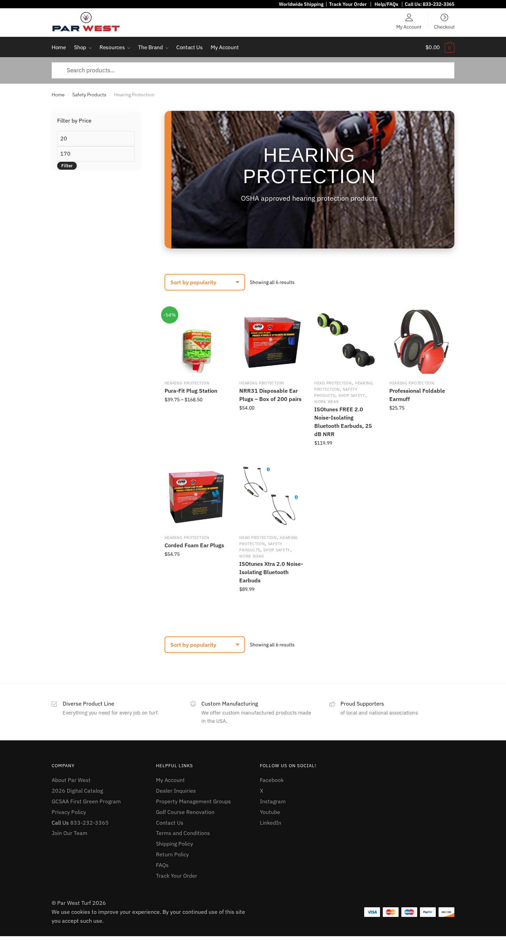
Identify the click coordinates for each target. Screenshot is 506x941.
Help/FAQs (386, 4)
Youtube (270, 811)
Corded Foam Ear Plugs (194, 545)
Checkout (444, 26)
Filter (67, 166)
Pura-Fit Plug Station (191, 390)
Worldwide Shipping (301, 4)
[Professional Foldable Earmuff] (421, 342)
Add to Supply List (218, 319)
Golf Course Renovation (185, 811)
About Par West (71, 779)
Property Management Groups (193, 801)
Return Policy (172, 854)
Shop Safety (351, 395)
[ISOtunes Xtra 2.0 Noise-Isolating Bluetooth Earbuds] (271, 497)
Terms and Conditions (183, 832)
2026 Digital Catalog (77, 790)
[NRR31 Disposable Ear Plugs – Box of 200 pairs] (271, 342)
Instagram (273, 801)
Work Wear (326, 401)
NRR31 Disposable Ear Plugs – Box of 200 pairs (270, 394)
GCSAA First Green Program (86, 801)
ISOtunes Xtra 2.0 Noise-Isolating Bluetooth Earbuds (271, 572)
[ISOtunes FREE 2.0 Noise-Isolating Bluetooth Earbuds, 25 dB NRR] (346, 342)
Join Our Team (69, 832)
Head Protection (333, 383)
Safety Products (89, 95)
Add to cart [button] (271, 458)
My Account (408, 26)
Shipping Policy (174, 843)
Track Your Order (348, 4)
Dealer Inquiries (176, 790)
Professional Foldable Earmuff (417, 394)
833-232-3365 (438, 4)
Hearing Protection (187, 383)
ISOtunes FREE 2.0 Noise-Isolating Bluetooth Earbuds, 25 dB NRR (343, 421)
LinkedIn (270, 822)
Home (58, 95)
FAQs (162, 864)
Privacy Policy (69, 811)
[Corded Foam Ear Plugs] (197, 497)
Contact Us (169, 822)
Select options (196, 458)
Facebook (272, 779)
